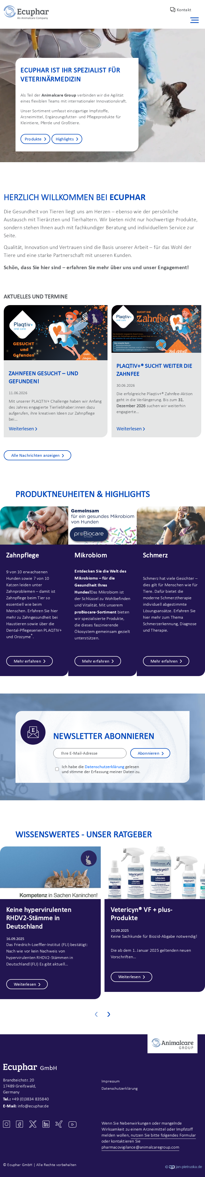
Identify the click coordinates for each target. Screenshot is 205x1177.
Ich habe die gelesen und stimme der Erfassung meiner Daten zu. (101, 769)
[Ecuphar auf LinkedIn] (46, 1124)
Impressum (111, 1081)
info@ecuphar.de (33, 1106)
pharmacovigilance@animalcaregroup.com (140, 1147)
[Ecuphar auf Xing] (59, 1124)
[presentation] (96, 1012)
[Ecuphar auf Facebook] (19, 1124)
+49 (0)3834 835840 (30, 1099)
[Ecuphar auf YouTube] (72, 1124)
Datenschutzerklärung (104, 767)
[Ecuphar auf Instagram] (6, 1124)
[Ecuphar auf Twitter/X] (32, 1124)
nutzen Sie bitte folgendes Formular (163, 1135)
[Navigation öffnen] (195, 20)
